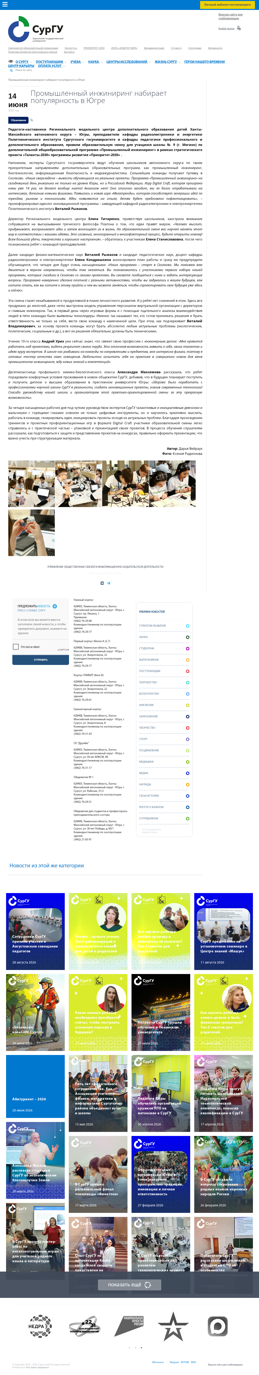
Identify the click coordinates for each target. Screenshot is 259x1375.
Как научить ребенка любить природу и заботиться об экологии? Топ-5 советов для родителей (160, 941)
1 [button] (129, 1348)
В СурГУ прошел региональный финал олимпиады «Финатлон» (96, 1189)
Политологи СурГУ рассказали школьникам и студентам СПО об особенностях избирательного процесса (224, 1265)
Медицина (146, 762)
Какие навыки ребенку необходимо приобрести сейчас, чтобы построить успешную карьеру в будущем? (97, 1022)
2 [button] (135, 1348)
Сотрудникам (148, 818)
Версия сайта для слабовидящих (225, 1365)
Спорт (143, 739)
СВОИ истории (149, 796)
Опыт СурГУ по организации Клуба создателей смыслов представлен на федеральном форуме (95, 1265)
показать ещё (124, 1285)
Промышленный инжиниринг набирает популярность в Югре (46, 80)
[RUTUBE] (185, 1365)
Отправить (41, 660)
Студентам (146, 648)
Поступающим (149, 671)
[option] (47, 1326)
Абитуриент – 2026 (29, 1099)
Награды (145, 784)
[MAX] (193, 1365)
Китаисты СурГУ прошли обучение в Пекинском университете (160, 1027)
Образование (18, 120)
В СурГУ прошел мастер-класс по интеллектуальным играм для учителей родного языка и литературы (35, 1251)
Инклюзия (146, 705)
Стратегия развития (152, 625)
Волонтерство (149, 693)
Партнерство (148, 682)
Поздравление (149, 750)
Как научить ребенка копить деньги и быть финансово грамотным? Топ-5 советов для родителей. (222, 1022)
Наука (143, 637)
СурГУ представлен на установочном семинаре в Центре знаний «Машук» (224, 946)
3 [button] (141, 1348)
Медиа (143, 773)
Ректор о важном (151, 807)
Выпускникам (149, 659)
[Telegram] (174, 1365)
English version (227, 29)
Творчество (147, 728)
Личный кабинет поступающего (227, 4)
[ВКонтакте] (157, 1365)
